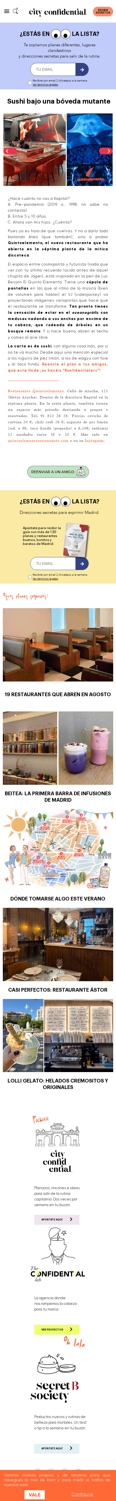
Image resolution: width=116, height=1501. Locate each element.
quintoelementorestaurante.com (38, 440)
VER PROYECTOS (52, 1330)
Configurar (82, 1494)
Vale (35, 1495)
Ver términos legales (45, 85)
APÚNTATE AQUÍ (52, 1220)
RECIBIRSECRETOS (103, 11)
